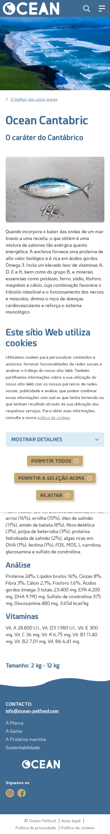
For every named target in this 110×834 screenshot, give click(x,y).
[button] (86, 8)
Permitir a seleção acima (51, 478)
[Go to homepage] (31, 8)
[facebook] (21, 793)
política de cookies (53, 417)
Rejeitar (51, 495)
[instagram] (10, 793)
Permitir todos (51, 461)
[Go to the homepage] (34, 764)
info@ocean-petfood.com (32, 710)
